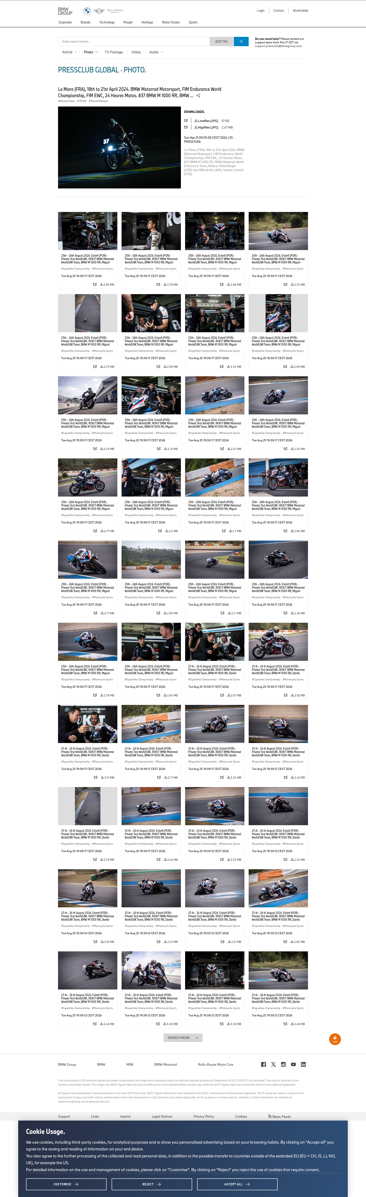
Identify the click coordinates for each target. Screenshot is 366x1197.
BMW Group (67, 1064)
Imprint (125, 1116)
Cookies (241, 1116)
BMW (101, 1064)
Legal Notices (162, 1116)
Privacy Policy (204, 1116)
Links (95, 1116)
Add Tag (221, 41)
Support (64, 1116)
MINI (129, 1064)
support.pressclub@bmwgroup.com (278, 46)
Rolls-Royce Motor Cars (215, 1064)
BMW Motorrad (165, 1064)
